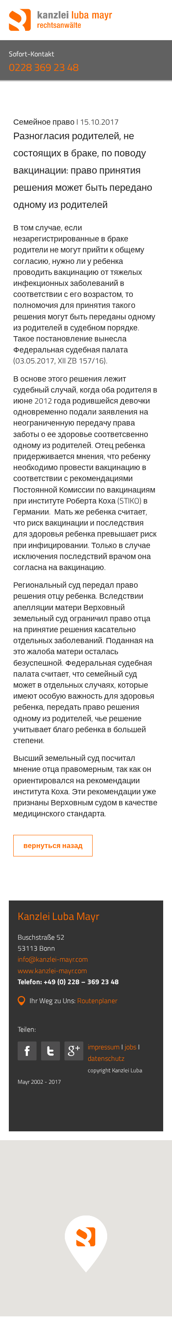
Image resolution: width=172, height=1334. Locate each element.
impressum (104, 1046)
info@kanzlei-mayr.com (53, 959)
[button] (86, 1244)
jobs (130, 1046)
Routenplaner (97, 1000)
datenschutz (106, 1058)
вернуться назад (52, 845)
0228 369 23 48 (44, 67)
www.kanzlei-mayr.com (52, 970)
